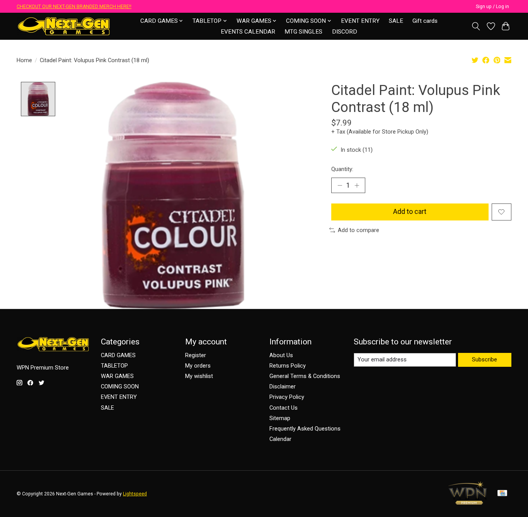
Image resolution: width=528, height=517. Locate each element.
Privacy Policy (286, 396)
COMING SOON (120, 386)
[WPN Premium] (467, 502)
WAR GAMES (117, 376)
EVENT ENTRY (360, 20)
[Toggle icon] (476, 26)
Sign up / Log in (492, 6)
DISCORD (344, 31)
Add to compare (358, 230)
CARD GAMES (118, 355)
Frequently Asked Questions (305, 428)
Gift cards (425, 20)
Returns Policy (287, 365)
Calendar (280, 439)
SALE (396, 20)
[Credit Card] (502, 493)
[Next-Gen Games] (64, 26)
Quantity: (342, 169)
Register (195, 355)
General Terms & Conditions (304, 376)
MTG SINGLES (303, 31)
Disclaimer (282, 386)
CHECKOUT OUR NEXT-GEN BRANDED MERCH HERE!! (74, 6)
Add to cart (409, 211)
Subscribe (484, 359)
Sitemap (279, 418)
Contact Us (283, 407)
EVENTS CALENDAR (248, 31)
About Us (281, 355)
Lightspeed (135, 494)
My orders (198, 365)
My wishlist (199, 376)
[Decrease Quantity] (339, 185)
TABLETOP (114, 365)
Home (24, 60)
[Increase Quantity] (356, 185)
